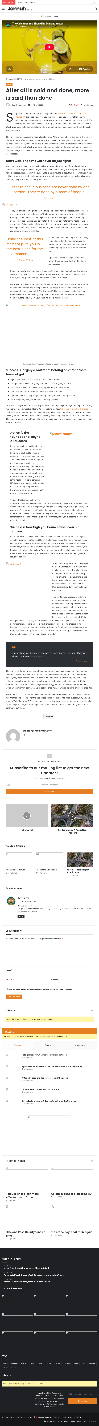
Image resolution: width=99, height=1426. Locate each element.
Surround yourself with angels (74, 409)
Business (14, 1363)
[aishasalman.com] (20, 8)
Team (76, 1363)
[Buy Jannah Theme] (49, 16)
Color (32, 1363)
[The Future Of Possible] (49, 859)
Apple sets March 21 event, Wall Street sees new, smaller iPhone (52, 1066)
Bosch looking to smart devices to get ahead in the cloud (49, 1101)
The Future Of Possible (26, 2)
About (5, 1363)
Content (40, 1363)
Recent (48, 1045)
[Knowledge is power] (19, 859)
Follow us (6, 1375)
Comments (80, 1045)
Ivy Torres (23, 898)
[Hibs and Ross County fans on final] (27, 1217)
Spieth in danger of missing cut (72, 1194)
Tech (83, 1363)
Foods (50, 716)
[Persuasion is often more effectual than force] (27, 1179)
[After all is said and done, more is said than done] (13, 1081)
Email (9, 980)
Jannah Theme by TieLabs (48, 1417)
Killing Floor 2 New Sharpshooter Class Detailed (44, 1055)
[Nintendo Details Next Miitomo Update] (13, 1093)
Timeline (92, 1363)
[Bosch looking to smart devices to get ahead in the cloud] (13, 1104)
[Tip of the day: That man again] (72, 1217)
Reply (21, 916)
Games (57, 1363)
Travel (5, 1368)
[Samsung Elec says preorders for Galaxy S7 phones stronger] (17, 1303)
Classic (24, 1363)
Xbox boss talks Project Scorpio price (78, 871)
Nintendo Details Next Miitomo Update (40, 1089)
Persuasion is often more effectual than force (22, 1195)
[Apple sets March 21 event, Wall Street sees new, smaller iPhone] (13, 1070)
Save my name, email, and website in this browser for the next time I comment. (40, 989)
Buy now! (92, 1421)
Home (10, 79)
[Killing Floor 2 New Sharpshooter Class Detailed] (13, 1058)
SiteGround (80, 1417)
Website (54, 980)
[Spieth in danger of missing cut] (72, 1179)
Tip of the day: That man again (71, 1232)
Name (9, 970)
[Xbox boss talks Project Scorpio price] (80, 859)
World (16, 79)
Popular (17, 1045)
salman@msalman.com (19, 105)
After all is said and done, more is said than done (45, 1078)
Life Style (67, 1363)
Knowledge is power (15, 870)
